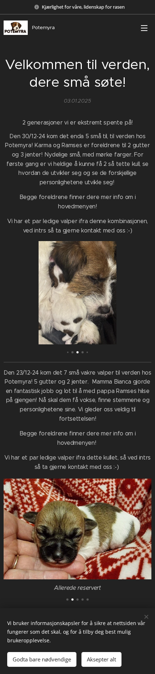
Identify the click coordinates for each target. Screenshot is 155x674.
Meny (144, 28)
